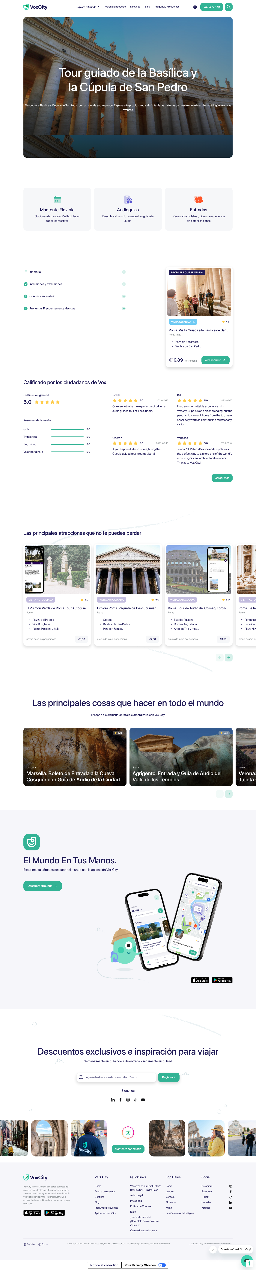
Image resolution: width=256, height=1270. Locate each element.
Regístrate (168, 1077)
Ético (133, 1211)
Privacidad (136, 1200)
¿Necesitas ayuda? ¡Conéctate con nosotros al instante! (144, 1221)
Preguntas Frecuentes (167, 6)
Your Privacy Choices (140, 1265)
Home (98, 1185)
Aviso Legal (136, 1195)
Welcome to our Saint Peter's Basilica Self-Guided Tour (145, 1187)
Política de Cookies (140, 1206)
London (170, 1191)
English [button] (30, 1244)
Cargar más (222, 478)
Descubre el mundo (40, 886)
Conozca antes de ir (42, 296)
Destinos (135, 6)
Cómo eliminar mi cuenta (143, 1230)
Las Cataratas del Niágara (180, 1213)
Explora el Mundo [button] (86, 6)
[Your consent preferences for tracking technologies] (249, 1263)
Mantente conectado (128, 1149)
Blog (147, 6)
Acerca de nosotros (115, 6)
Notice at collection (104, 1265)
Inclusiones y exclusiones (45, 284)
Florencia (171, 1202)
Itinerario (35, 272)
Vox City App (212, 7)
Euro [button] (43, 1244)
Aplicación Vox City (105, 1213)
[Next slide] (229, 657)
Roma (169, 1185)
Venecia (170, 1196)
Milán (169, 1207)
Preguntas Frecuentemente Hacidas (52, 308)
